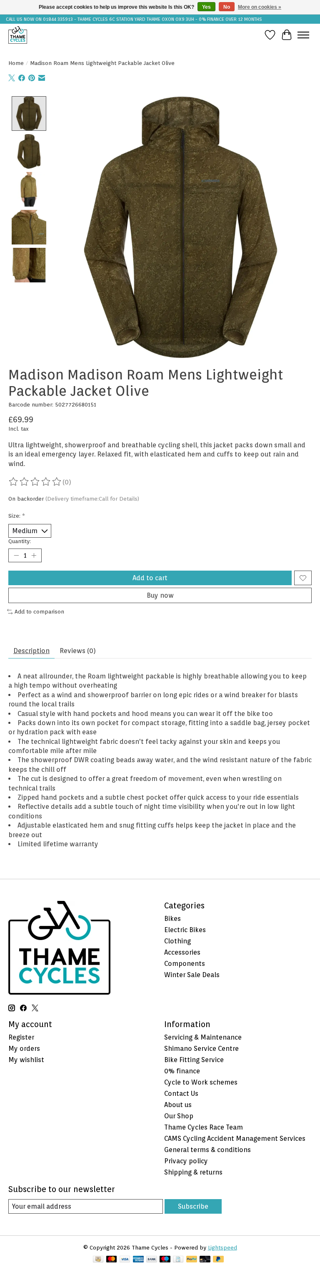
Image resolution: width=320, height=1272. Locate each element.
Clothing (177, 941)
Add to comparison (39, 611)
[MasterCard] (111, 1260)
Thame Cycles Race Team (203, 1127)
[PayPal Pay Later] (218, 1260)
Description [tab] (31, 651)
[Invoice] (178, 1260)
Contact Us (181, 1093)
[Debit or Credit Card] (205, 1260)
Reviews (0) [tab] (78, 651)
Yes (206, 7)
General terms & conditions (207, 1150)
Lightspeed (222, 1247)
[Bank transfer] (151, 1260)
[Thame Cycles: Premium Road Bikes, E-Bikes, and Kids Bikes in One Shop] (17, 34)
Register (21, 1037)
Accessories (182, 952)
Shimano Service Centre (201, 1049)
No (226, 7)
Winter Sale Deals (192, 975)
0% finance (182, 1071)
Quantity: (19, 541)
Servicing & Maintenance (203, 1037)
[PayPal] (191, 1260)
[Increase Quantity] (33, 555)
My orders (24, 1049)
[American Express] (138, 1260)
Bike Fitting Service (194, 1060)
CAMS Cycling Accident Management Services (234, 1138)
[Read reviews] (35, 482)
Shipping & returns (193, 1172)
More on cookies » (259, 7)
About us (178, 1105)
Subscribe (193, 1206)
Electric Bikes (185, 930)
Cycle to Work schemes (201, 1082)
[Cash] (98, 1260)
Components (184, 964)
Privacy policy (186, 1161)
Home (16, 63)
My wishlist (26, 1060)
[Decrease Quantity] (16, 555)
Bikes (172, 919)
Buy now (160, 595)
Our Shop (178, 1116)
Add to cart (150, 578)
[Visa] (125, 1260)
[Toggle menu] (303, 35)
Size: (16, 515)
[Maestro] (165, 1260)
